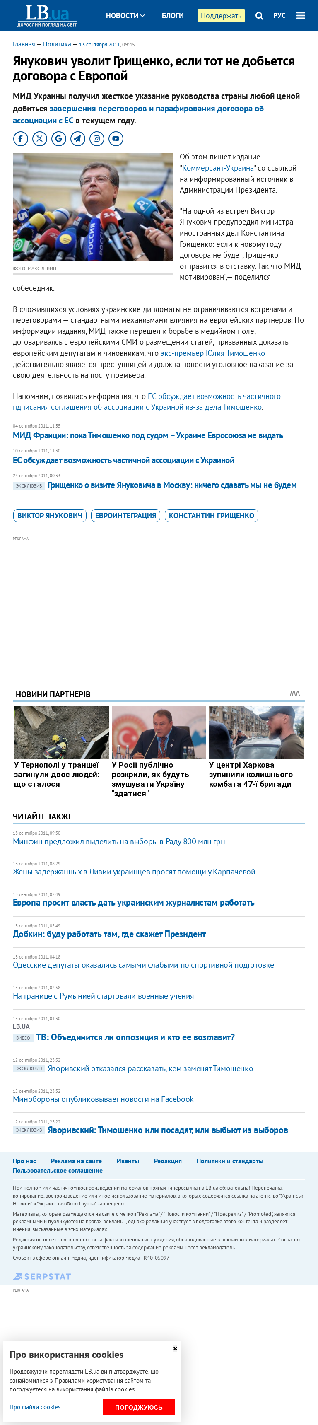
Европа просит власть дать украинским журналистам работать (134, 902)
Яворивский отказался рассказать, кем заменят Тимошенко (134, 1068)
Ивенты (128, 1161)
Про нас (24, 1161)
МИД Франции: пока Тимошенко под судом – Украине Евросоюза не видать (148, 435)
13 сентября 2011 (99, 44)
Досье (167, 46)
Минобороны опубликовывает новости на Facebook (103, 1099)
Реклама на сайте (76, 1161)
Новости (122, 15)
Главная (24, 44)
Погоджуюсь (139, 1407)
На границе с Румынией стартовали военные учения (103, 995)
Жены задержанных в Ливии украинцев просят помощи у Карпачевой (134, 871)
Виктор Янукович (49, 515)
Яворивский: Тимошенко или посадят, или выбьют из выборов (152, 1129)
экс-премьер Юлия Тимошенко (213, 353)
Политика (57, 44)
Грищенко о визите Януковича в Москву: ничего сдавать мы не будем (156, 484)
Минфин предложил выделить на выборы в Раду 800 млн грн (119, 841)
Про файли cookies (35, 1407)
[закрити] (175, 1348)
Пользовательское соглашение (58, 1170)
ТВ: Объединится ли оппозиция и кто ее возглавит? (125, 1037)
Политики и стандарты (230, 1161)
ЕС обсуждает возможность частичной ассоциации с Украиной (123, 460)
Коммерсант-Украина (218, 168)
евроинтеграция (125, 515)
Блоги (173, 15)
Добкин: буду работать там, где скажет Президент (109, 934)
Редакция (168, 1161)
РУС (279, 15)
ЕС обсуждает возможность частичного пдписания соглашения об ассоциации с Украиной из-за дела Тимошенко (147, 401)
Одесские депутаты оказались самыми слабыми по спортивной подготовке (143, 964)
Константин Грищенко (211, 515)
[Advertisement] (159, 601)
